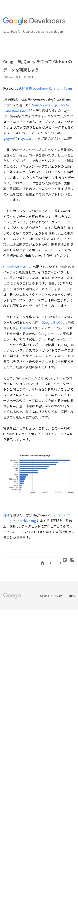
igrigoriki (9, 138)
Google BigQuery (54, 322)
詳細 (6, 515)
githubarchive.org (23, 520)
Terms (71, 595)
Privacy (58, 595)
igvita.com (28, 138)
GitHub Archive (14, 266)
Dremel (25, 328)
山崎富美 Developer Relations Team (45, 88)
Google (45, 595)
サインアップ (60, 515)
